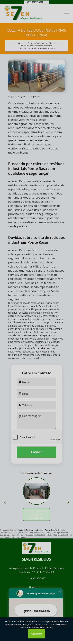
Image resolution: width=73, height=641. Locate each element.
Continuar (36, 633)
